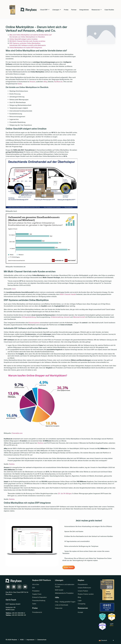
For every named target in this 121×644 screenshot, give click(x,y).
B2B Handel (59, 590)
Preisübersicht (37, 612)
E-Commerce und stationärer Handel (64, 586)
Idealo (20, 83)
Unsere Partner (83, 591)
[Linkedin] (13, 587)
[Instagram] (19, 587)
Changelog (81, 604)
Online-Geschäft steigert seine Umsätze (23, 39)
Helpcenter (58, 608)
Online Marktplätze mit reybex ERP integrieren (25, 47)
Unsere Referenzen (84, 587)
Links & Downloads (61, 605)
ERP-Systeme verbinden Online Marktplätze (24, 43)
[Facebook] (8, 587)
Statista (40, 443)
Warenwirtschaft (79, 317)
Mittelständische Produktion (64, 593)
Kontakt (80, 612)
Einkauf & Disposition (39, 597)
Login (80, 600)
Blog (79, 597)
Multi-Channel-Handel (68, 294)
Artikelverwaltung (57, 317)
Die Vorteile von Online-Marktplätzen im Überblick (27, 37)
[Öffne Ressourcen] (101, 10)
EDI (33, 587)
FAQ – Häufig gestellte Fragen (65, 602)
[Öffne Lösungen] (60, 10)
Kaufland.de (58, 81)
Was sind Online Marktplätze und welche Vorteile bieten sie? (30, 35)
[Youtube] (25, 587)
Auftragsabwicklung (29, 317)
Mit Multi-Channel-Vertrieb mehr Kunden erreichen (27, 41)
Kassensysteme (34, 322)
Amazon (32, 81)
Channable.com (17, 433)
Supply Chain (36, 594)
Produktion (36, 591)
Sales (34, 604)
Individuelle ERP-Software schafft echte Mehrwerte (27, 45)
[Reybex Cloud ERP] (111, 626)
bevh (14, 289)
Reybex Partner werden (86, 594)
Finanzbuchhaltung (38, 600)
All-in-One (35, 584)
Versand (67, 317)
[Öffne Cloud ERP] (49, 10)
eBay (45, 81)
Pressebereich (83, 584)
